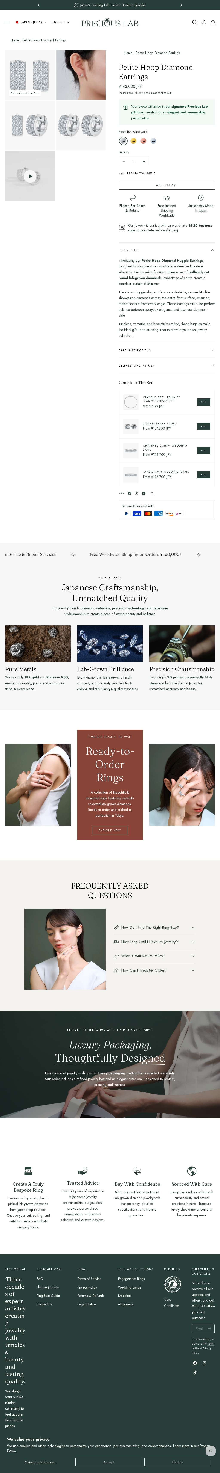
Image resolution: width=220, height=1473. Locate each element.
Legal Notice (86, 1304)
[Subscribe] (209, 1328)
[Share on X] (137, 493)
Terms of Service (89, 1278)
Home (14, 40)
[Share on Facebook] (130, 493)
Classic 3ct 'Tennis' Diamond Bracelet (161, 399)
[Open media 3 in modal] (47, 108)
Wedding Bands (129, 1287)
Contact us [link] (83, 1230)
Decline (177, 1462)
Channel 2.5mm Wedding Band (165, 447)
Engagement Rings (131, 1278)
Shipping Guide (48, 1287)
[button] (7, 22)
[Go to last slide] (39, 5)
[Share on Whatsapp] (144, 493)
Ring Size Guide (48, 1295)
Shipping (140, 93)
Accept (109, 1462)
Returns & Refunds (90, 1295)
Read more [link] (28, 1237)
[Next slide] (181, 5)
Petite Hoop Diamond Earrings (44, 40)
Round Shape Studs (160, 424)
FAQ (40, 1278)
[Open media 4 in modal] (98, 108)
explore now (110, 830)
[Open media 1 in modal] (47, 58)
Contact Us (44, 1304)
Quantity (124, 152)
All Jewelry (125, 1304)
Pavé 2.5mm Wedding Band (166, 472)
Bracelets (124, 1295)
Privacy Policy (87, 1287)
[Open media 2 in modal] (98, 58)
